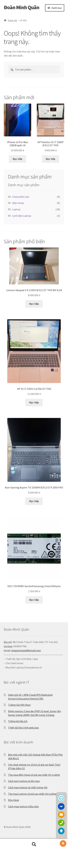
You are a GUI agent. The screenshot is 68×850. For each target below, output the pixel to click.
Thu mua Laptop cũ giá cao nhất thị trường (32, 793)
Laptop (16, 209)
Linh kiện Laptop (21, 215)
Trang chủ (12, 20)
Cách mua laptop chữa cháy (23, 806)
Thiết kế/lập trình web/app (23, 727)
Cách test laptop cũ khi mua (24, 781)
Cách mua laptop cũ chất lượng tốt (28, 787)
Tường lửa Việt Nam (19, 704)
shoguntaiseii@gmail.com (26, 650)
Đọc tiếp (17, 158)
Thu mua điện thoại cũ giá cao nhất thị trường (34, 774)
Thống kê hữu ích (17, 721)
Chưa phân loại (20, 196)
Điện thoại (18, 203)
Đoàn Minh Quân (21, 7)
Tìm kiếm (34, 844)
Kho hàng (13, 800)
